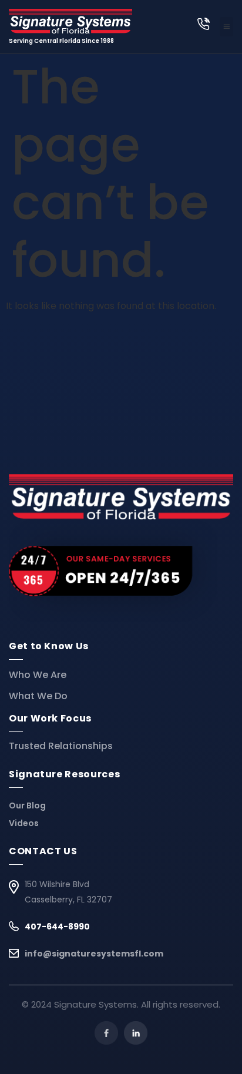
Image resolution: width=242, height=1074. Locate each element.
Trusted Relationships (61, 746)
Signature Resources (64, 774)
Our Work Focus (50, 718)
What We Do (38, 696)
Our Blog (27, 805)
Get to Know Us (49, 646)
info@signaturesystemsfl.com (94, 953)
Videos (24, 823)
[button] (226, 26)
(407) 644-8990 (203, 24)
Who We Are (37, 675)
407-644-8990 (57, 926)
